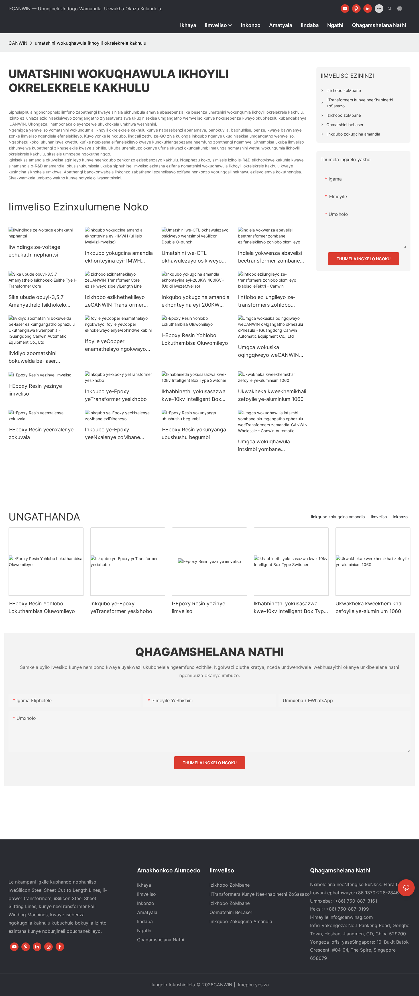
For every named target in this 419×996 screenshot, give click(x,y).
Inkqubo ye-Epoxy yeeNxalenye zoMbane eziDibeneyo (112, 434)
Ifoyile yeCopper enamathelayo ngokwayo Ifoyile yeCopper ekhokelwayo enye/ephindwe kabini (115, 345)
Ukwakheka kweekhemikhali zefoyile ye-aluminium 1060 (272, 395)
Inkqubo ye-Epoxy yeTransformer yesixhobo (116, 395)
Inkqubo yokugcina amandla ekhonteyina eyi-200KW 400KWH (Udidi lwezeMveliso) (195, 301)
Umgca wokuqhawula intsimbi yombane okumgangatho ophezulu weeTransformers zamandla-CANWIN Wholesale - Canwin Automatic (273, 445)
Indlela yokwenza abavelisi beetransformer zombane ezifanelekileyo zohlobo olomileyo (270, 257)
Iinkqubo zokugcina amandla (338, 516)
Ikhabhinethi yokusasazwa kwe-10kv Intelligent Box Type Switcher (193, 395)
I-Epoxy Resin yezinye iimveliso (35, 390)
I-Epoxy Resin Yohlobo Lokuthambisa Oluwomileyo (195, 339)
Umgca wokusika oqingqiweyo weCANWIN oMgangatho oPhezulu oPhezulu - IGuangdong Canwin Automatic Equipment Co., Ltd (268, 351)
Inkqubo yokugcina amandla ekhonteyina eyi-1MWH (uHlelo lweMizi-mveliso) (119, 257)
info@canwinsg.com (351, 917)
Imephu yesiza (253, 984)
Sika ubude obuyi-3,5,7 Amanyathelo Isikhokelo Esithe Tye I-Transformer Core (39, 301)
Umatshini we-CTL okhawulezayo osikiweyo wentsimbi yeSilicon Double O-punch (194, 257)
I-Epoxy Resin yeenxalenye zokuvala (41, 433)
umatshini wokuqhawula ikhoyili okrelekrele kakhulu (90, 43)
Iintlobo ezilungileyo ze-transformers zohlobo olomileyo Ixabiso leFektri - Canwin (270, 301)
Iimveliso (379, 516)
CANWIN (18, 43)
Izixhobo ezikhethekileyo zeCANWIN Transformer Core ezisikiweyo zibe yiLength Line (115, 301)
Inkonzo (400, 516)
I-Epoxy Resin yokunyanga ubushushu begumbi (194, 433)
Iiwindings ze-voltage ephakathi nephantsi (34, 251)
